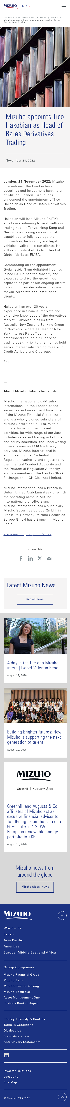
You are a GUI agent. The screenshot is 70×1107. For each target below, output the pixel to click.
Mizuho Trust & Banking (21, 986)
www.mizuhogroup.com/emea (28, 534)
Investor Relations (17, 1071)
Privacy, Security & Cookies (24, 1019)
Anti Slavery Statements (22, 1042)
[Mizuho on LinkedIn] (6, 1055)
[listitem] (54, 18)
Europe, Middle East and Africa (30, 952)
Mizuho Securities (17, 992)
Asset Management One (22, 997)
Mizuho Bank (13, 980)
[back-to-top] (62, 1097)
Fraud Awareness (17, 1036)
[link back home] (18, 915)
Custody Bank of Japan (21, 1003)
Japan (9, 934)
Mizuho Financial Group (22, 975)
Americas (11, 946)
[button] (26, 6)
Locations (11, 1076)
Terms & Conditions (18, 1025)
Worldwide (13, 928)
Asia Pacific (13, 940)
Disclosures (12, 1030)
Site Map (10, 1082)
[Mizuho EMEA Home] (11, 6)
